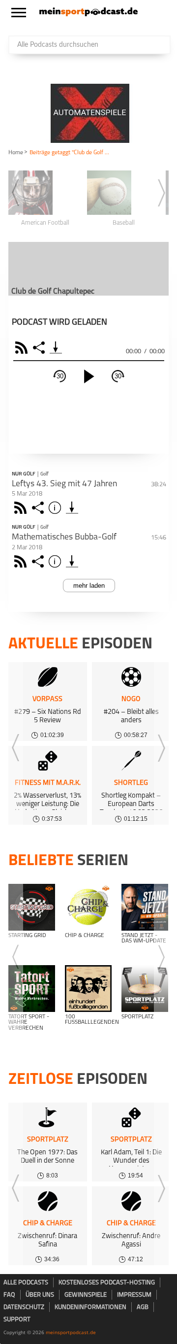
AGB (142, 1307)
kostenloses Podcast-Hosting (107, 1282)
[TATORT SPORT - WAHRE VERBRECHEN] (31, 988)
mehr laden (89, 585)
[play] (89, 376)
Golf (44, 474)
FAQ (9, 1295)
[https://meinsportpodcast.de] (88, 14)
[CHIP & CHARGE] (88, 907)
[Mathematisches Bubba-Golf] (72, 561)
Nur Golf (23, 474)
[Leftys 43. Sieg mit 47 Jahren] (72, 508)
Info (56, 507)
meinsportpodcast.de (71, 1332)
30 (60, 376)
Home (15, 153)
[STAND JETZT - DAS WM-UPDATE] (144, 907)
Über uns (40, 1295)
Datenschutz (23, 1307)
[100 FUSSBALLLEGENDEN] (88, 988)
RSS (23, 347)
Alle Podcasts (25, 1282)
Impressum (134, 1295)
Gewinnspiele (85, 1295)
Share (40, 347)
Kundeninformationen (90, 1307)
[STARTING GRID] (31, 907)
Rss (22, 507)
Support (16, 1319)
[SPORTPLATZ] (144, 988)
